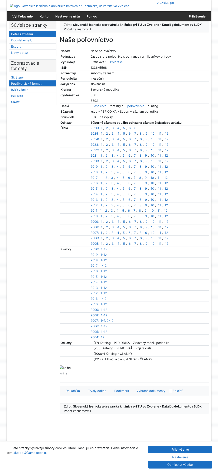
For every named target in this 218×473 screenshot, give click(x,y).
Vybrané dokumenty (150, 391)
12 (166, 133)
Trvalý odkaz (96, 391)
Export (16, 46)
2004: (94, 337)
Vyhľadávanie (22, 16)
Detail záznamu (22, 34)
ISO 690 (17, 96)
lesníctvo (100, 106)
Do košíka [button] (72, 391)
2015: (94, 188)
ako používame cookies (30, 452)
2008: (94, 227)
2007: (94, 232)
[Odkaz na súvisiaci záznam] (108, 62)
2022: (94, 150)
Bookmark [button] (121, 391)
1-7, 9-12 (107, 320)
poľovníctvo (135, 106)
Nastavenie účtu (67, 16)
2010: (94, 216)
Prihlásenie (197, 16)
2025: (94, 133)
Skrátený (17, 77)
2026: (94, 128)
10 (153, 133)
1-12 (104, 249)
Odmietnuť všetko (180, 464)
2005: (94, 243)
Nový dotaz (19, 52)
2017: (94, 177)
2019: (94, 166)
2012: (94, 205)
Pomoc (92, 16)
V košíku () (165, 3)
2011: (94, 210)
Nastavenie (180, 457)
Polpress (116, 62)
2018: (94, 172)
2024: (94, 139)
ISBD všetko (20, 90)
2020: (94, 161)
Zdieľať (177, 391)
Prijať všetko (180, 449)
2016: (94, 183)
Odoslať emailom (23, 40)
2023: (94, 144)
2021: (94, 155)
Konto (44, 16)
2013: (94, 199)
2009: (94, 221)
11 (159, 133)
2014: (94, 194)
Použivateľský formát (26, 83)
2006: (94, 238)
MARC (15, 102)
